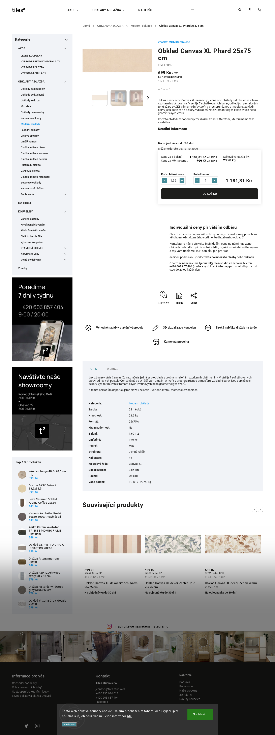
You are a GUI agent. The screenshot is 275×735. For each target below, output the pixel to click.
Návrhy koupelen (189, 699)
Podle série (27, 194)
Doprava (184, 682)
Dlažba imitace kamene (34, 153)
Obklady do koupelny (33, 88)
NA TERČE (24, 202)
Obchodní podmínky (24, 683)
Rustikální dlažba (31, 164)
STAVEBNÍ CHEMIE (32, 247)
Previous (255, 509)
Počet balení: (201, 174)
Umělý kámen (28, 141)
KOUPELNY (25, 211)
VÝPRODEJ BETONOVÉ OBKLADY (40, 61)
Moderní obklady (30, 124)
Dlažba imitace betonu (34, 159)
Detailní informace (172, 129)
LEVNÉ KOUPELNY (31, 55)
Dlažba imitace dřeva (33, 147)
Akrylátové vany (30, 253)
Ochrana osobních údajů (27, 687)
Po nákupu (186, 686)
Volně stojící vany (31, 259)
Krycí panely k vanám (33, 224)
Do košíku (210, 193)
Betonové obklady (31, 182)
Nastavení (69, 724)
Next (261, 509)
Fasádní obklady (30, 129)
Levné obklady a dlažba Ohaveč (31, 695)
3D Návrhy (185, 694)
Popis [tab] (93, 368)
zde (129, 716)
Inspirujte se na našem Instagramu (142, 626)
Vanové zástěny (30, 218)
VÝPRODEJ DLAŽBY (32, 67)
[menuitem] (76, 10)
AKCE (21, 48)
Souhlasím (200, 714)
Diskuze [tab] (112, 368)
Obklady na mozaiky (32, 112)
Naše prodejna (188, 690)
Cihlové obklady (30, 135)
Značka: (174, 42)
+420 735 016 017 (107, 693)
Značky (22, 268)
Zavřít (248, 309)
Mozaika (26, 106)
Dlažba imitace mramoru (35, 176)
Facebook (102, 701)
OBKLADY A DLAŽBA (31, 81)
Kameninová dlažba (32, 188)
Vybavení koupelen (31, 242)
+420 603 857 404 (107, 697)
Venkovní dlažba (30, 170)
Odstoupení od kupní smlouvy (30, 691)
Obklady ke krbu (30, 100)
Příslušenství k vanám (33, 230)
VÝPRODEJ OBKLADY (33, 73)
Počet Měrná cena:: (173, 174)
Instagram (37, 726)
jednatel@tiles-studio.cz (110, 689)
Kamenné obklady (31, 118)
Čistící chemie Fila (31, 236)
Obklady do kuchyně (32, 94)
